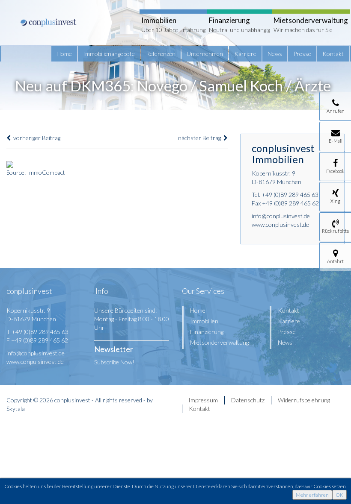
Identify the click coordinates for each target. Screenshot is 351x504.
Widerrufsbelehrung (304, 400)
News (275, 53)
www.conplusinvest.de (280, 224)
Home (64, 53)
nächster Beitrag (200, 137)
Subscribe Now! (114, 362)
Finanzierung (206, 331)
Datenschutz (248, 400)
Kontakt (333, 53)
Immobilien (204, 321)
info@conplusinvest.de (281, 216)
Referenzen (161, 53)
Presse (302, 53)
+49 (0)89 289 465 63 (290, 194)
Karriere (245, 53)
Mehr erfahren (312, 495)
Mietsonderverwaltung (219, 342)
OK (339, 495)
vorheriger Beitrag (35, 137)
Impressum (203, 400)
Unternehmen (205, 53)
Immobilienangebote (109, 53)
